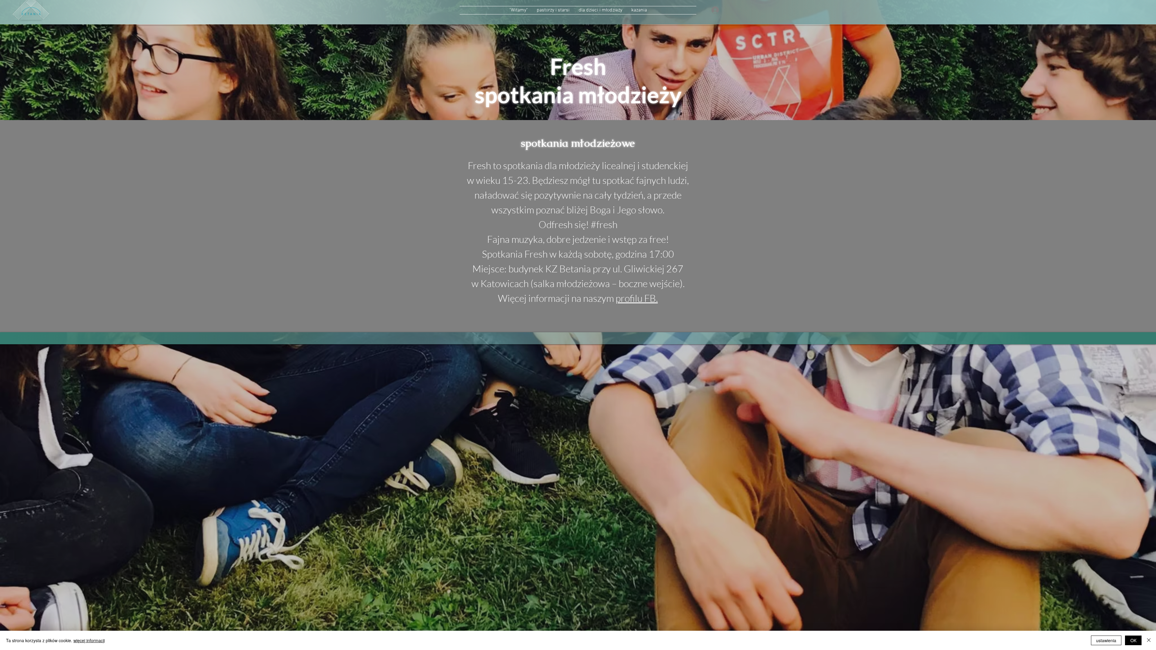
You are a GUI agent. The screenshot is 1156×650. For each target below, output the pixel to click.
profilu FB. (637, 298)
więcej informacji (89, 640)
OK (1133, 640)
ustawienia (1106, 640)
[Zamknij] (1148, 640)
